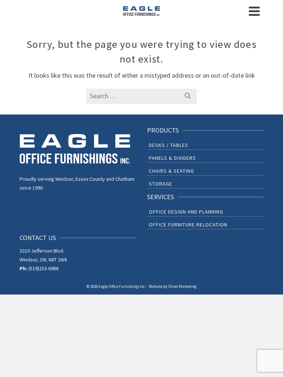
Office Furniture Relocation (188, 224)
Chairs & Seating (171, 171)
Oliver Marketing (182, 286)
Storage (160, 183)
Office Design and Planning (186, 211)
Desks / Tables (168, 145)
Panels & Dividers (172, 158)
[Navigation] (254, 11)
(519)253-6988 (43, 268)
